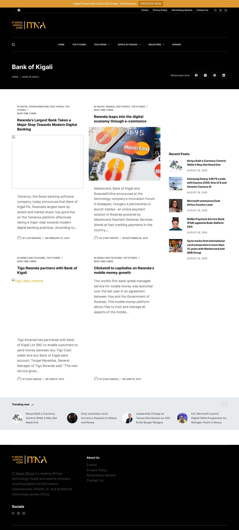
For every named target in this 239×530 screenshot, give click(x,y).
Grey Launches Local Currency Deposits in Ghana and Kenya (99, 418)
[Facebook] (215, 10)
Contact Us (202, 10)
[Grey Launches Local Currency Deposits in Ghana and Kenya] (72, 418)
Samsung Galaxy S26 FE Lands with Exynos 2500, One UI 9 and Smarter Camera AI (207, 182)
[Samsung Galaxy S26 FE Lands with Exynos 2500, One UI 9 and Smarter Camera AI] (175, 183)
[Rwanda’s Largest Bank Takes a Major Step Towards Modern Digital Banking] (47, 162)
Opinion (176, 44)
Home (61, 44)
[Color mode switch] (19, 10)
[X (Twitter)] (220, 10)
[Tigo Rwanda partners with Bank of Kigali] (47, 305)
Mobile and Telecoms (32, 258)
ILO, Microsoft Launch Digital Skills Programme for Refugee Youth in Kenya (209, 418)
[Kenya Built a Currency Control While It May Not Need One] (175, 165)
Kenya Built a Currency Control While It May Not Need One (41, 418)
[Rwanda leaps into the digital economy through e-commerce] (124, 154)
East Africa (57, 106)
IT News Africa (23, 473)
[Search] (13, 44)
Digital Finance (106, 106)
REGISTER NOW (150, 3)
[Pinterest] (214, 75)
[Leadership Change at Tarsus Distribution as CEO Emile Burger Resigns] (127, 418)
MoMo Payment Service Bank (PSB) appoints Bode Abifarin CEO (205, 223)
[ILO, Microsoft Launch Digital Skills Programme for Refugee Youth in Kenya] (182, 418)
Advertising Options (182, 10)
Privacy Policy (160, 10)
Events (145, 10)
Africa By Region (127, 44)
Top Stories (79, 44)
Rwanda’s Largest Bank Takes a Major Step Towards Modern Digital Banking (47, 124)
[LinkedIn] (223, 75)
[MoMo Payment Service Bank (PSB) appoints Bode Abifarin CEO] (175, 223)
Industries (155, 44)
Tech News (100, 44)
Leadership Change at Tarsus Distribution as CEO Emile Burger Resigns (153, 418)
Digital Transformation (34, 106)
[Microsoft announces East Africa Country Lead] (175, 205)
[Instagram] (225, 10)
